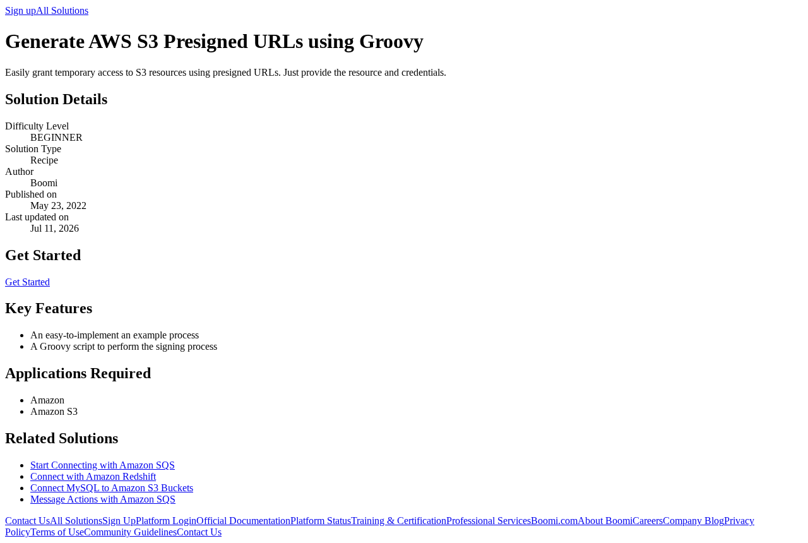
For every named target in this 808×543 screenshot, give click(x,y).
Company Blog (693, 520)
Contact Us (27, 520)
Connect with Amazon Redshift (93, 476)
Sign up (20, 10)
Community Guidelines (130, 532)
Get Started (27, 282)
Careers (648, 520)
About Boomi (605, 520)
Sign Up (119, 520)
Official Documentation (243, 520)
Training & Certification (398, 520)
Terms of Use (57, 532)
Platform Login (166, 520)
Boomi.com (554, 520)
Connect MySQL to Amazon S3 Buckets (111, 487)
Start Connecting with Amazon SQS (102, 465)
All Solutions (62, 10)
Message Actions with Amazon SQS (102, 499)
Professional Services (488, 520)
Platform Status (320, 520)
